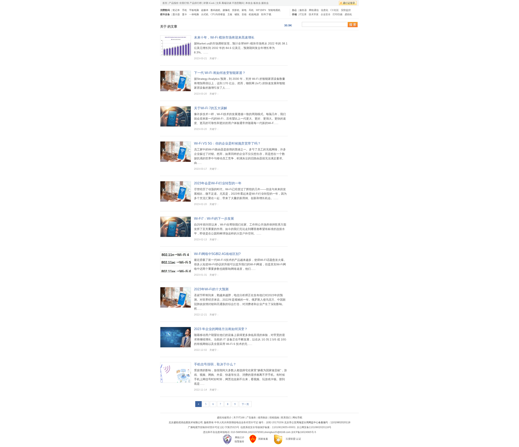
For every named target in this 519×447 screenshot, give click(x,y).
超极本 (204, 10)
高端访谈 (226, 3)
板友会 (257, 3)
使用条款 (263, 417)
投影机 (235, 10)
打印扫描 (337, 14)
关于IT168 (238, 417)
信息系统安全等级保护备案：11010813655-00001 (268, 427)
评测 (205, 3)
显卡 (184, 14)
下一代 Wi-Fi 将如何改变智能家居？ (220, 72)
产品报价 (174, 3)
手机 (184, 10)
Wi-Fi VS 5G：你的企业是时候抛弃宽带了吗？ (227, 143)
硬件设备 (165, 14)
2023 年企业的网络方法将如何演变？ (221, 329)
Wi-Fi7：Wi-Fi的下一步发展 (214, 218)
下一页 (245, 404)
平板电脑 (194, 10)
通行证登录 (349, 3)
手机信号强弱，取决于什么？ (215, 364)
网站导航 (297, 417)
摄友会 (265, 3)
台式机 (204, 14)
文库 (218, 3)
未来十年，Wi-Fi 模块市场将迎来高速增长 (224, 37)
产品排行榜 (196, 3)
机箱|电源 (254, 14)
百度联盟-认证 (293, 438)
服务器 (303, 10)
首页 (164, 3)
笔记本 (176, 10)
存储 (294, 14)
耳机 (251, 10)
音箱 (244, 14)
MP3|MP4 (261, 10)
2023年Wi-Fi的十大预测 (211, 289)
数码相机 (215, 10)
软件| (263, 14)
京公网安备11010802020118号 (314, 427)
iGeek (211, 3)
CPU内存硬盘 (218, 14)
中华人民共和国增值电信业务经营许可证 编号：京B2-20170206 (249, 422)
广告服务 (251, 417)
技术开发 (313, 14)
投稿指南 (274, 417)
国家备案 (263, 438)
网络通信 (314, 10)
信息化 (324, 10)
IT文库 (303, 14)
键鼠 (237, 14)
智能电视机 (274, 10)
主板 (229, 14)
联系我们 (286, 417)
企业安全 (325, 14)
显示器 (176, 14)
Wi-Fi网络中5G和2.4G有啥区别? (217, 254)
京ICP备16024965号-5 (303, 432)
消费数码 (165, 10)
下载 (268, 14)
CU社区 (334, 10)
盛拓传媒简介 (224, 417)
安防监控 (346, 10)
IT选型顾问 (238, 3)
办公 (294, 10)
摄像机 (226, 10)
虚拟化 (348, 14)
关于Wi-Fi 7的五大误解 (210, 108)
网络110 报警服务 (239, 439)
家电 (244, 10)
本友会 (249, 3)
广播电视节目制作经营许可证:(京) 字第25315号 (213, 427)
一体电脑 (194, 14)
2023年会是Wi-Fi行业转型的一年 (217, 183)
